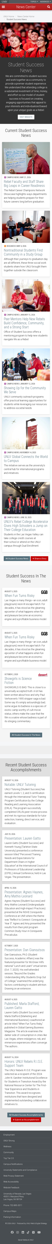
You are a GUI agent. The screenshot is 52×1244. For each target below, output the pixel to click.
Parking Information (12, 1217)
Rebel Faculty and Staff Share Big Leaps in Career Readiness (26, 175)
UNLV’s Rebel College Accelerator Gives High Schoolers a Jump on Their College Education (26, 517)
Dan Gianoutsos (26, 967)
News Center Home (25, 16)
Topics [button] (34, 2)
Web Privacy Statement (13, 1176)
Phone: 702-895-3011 (12, 1205)
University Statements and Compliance (20, 1170)
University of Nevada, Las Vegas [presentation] (4, 1)
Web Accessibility (11, 1182)
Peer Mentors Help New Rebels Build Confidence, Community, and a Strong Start (26, 312)
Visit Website (26, 117)
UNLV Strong (9, 1141)
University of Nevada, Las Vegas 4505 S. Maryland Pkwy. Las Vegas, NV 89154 (17, 1196)
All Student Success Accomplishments (26, 1115)
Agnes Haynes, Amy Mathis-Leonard (26, 911)
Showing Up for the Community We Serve (26, 381)
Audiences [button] (45, 2)
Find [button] (48, 6)
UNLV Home (8, 16)
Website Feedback (11, 1187)
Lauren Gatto (26, 855)
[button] (3, 6)
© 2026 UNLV (10, 1223)
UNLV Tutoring (26, 801)
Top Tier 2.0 (8, 1158)
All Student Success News (17, 558)
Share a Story (40, 558)
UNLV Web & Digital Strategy (36, 1223)
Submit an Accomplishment (26, 1120)
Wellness (7, 1146)
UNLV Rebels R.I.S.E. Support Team (26, 1080)
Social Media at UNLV (25, 1240)
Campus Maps (9, 1211)
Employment (9, 1135)
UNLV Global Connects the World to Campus (26, 448)
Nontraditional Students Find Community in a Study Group (26, 244)
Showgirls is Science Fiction (26, 699)
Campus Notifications (13, 1164)
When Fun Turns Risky (26, 607)
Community (8, 1152)
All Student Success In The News (26, 735)
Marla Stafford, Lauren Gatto (26, 1023)
